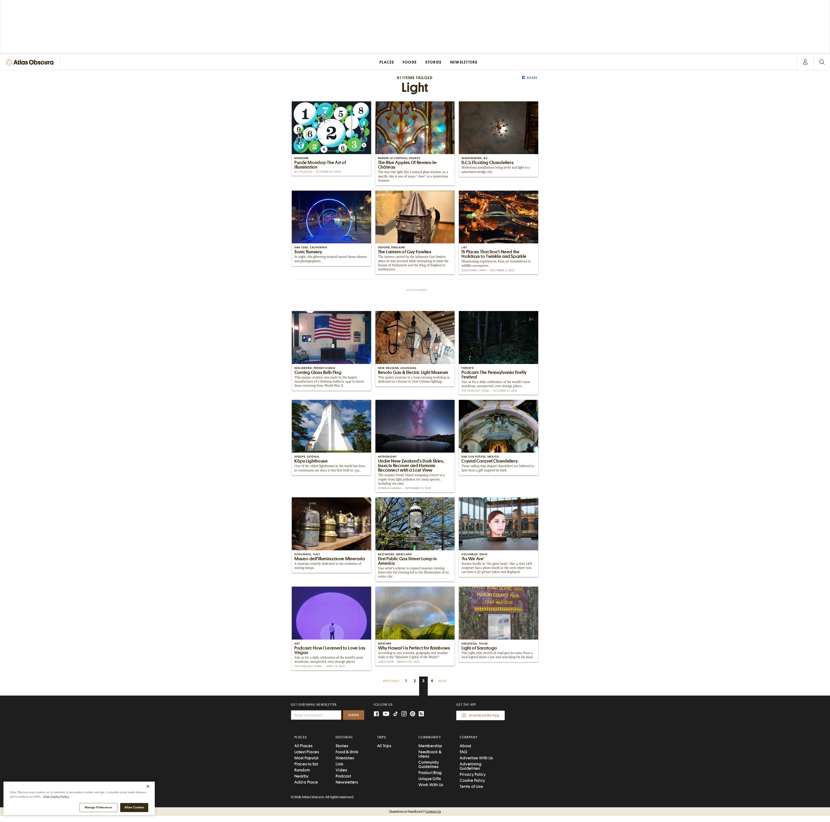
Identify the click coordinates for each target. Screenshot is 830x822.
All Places (303, 746)
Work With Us (430, 785)
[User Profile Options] (805, 62)
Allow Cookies (134, 807)
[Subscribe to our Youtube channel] (386, 714)
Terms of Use (471, 786)
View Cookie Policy (56, 796)
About (465, 746)
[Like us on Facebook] (376, 714)
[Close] (148, 786)
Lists (339, 764)
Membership (430, 746)
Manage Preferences (98, 807)
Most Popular (306, 758)
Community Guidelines (428, 764)
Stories (342, 746)
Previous (391, 681)
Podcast (343, 776)
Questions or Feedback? (415, 811)
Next (443, 681)
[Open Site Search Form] (822, 62)
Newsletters (347, 782)
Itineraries (345, 758)
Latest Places (306, 752)
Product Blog (430, 773)
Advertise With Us (476, 758)
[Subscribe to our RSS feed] (421, 714)
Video (341, 770)
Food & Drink (347, 752)
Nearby (301, 776)
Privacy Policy (473, 774)
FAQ (463, 752)
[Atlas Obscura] (31, 62)
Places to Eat (306, 764)
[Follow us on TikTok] (395, 714)
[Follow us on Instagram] (404, 714)
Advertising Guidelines (470, 766)
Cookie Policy (472, 780)
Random (302, 770)
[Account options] (805, 62)
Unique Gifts (429, 779)
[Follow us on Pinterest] (412, 714)
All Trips (384, 746)
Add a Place (306, 782)
